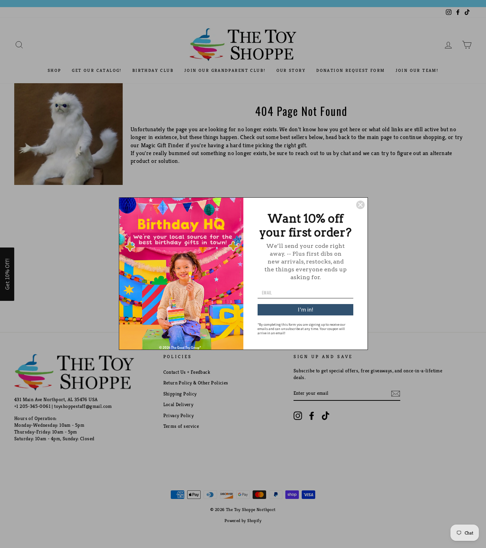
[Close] (360, 205)
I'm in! (305, 309)
